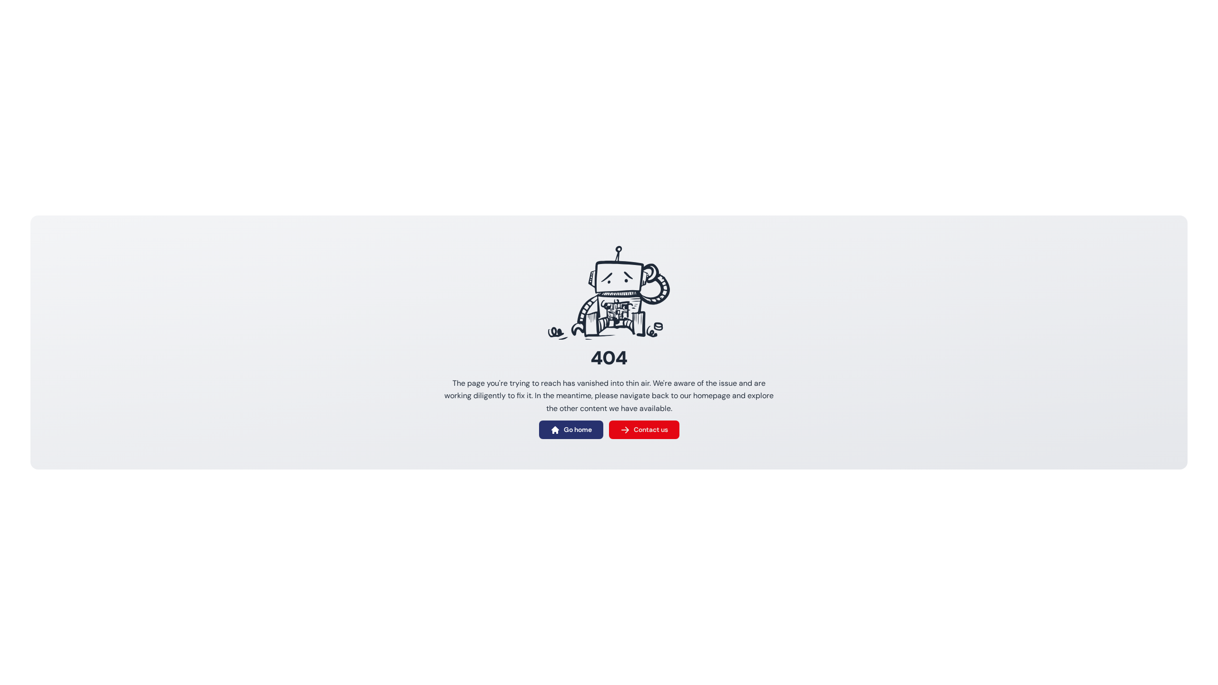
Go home (578, 429)
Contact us (651, 429)
